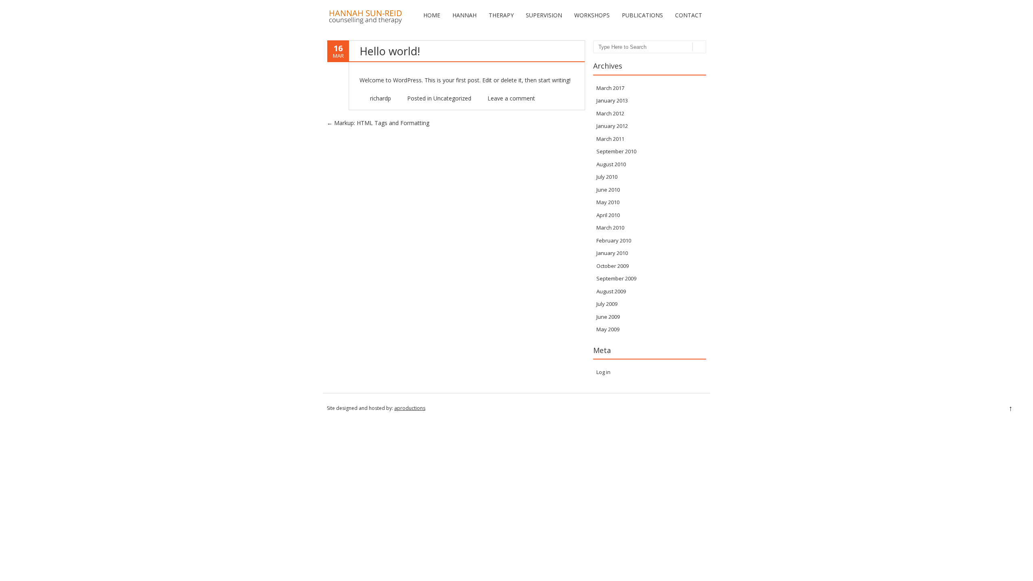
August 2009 (611, 291)
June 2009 (608, 316)
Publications (642, 15)
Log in (603, 372)
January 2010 (612, 253)
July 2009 (606, 303)
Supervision (544, 15)
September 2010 (616, 151)
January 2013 (612, 100)
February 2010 (613, 240)
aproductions (409, 408)
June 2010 (608, 189)
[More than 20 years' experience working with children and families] (365, 22)
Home (431, 15)
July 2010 (606, 176)
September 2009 (616, 278)
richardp (380, 98)
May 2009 (607, 329)
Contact (688, 15)
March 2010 (610, 227)
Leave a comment (511, 98)
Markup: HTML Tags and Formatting (378, 123)
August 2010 (611, 164)
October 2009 (612, 266)
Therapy (501, 15)
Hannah (464, 15)
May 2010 (607, 202)
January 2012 (612, 126)
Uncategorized (452, 98)
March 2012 (610, 113)
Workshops (592, 15)
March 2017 (610, 88)
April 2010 (608, 215)
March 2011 (610, 138)
